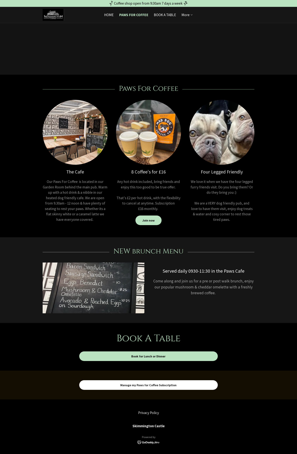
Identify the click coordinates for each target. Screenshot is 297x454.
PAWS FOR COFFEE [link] (133, 15)
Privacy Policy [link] (148, 412)
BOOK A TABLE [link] (165, 15)
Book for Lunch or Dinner (148, 356)
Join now (148, 220)
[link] (53, 14)
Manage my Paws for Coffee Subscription (148, 385)
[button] (187, 15)
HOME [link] (109, 15)
